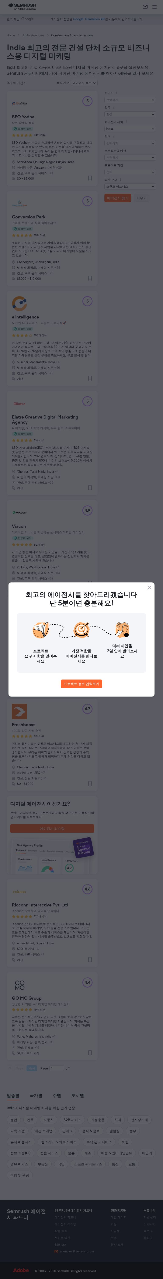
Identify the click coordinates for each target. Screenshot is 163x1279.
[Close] (149, 587)
